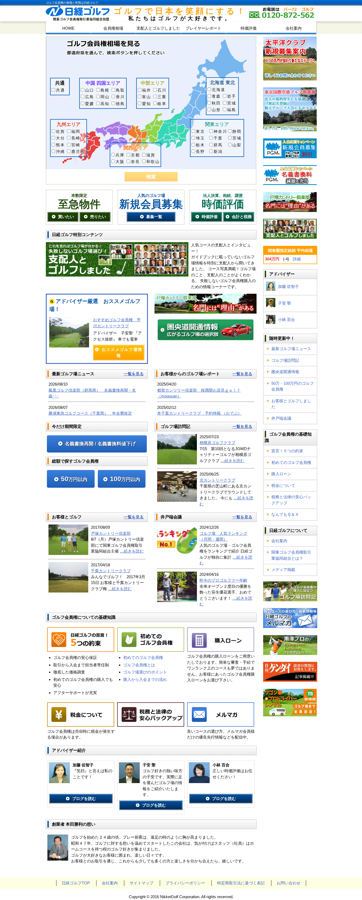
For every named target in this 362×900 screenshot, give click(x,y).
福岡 (75, 131)
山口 (89, 90)
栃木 (200, 145)
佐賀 (60, 131)
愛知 (146, 103)
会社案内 (294, 28)
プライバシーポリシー (185, 883)
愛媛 (89, 103)
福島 (231, 109)
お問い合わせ (289, 883)
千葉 (218, 138)
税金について (283, 485)
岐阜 (161, 103)
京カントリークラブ (217, 480)
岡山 (104, 96)
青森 (216, 96)
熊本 (60, 145)
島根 (104, 90)
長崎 (75, 138)
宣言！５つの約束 (287, 451)
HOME (68, 28)
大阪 (120, 161)
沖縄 (60, 151)
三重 (161, 96)
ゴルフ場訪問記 (285, 360)
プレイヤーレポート (203, 28)
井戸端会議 (281, 418)
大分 (60, 138)
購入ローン (281, 474)
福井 (146, 90)
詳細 (297, 259)
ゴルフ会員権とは (139, 665)
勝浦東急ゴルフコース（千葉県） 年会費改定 (90, 413)
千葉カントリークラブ (111, 570)
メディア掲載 (283, 569)
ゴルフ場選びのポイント (145, 672)
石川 (161, 90)
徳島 (120, 103)
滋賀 (150, 155)
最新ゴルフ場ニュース (291, 348)
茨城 (236, 138)
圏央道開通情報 (285, 371)
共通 (60, 90)
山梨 (236, 145)
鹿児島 (78, 151)
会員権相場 (113, 28)
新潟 (218, 151)
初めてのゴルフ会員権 (143, 657)
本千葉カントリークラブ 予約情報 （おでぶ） (199, 413)
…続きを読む (232, 460)
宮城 (231, 103)
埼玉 (200, 138)
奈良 (135, 161)
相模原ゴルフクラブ (217, 442)
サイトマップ (141, 883)
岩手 (231, 96)
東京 (200, 131)
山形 (216, 109)
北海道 (218, 89)
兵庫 (120, 155)
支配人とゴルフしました (158, 28)
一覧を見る (134, 374)
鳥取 (120, 90)
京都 (135, 155)
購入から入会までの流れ (145, 679)
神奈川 (220, 131)
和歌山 (153, 161)
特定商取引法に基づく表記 (241, 883)
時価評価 (249, 28)
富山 (146, 96)
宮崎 (75, 145)
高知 (104, 103)
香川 (120, 96)
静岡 (236, 131)
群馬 (218, 145)
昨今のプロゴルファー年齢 (223, 580)
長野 (200, 151)
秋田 (216, 103)
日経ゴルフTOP (76, 883)
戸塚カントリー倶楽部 (111, 533)
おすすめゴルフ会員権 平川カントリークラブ (117, 323)
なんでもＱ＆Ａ (285, 514)
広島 (89, 96)
